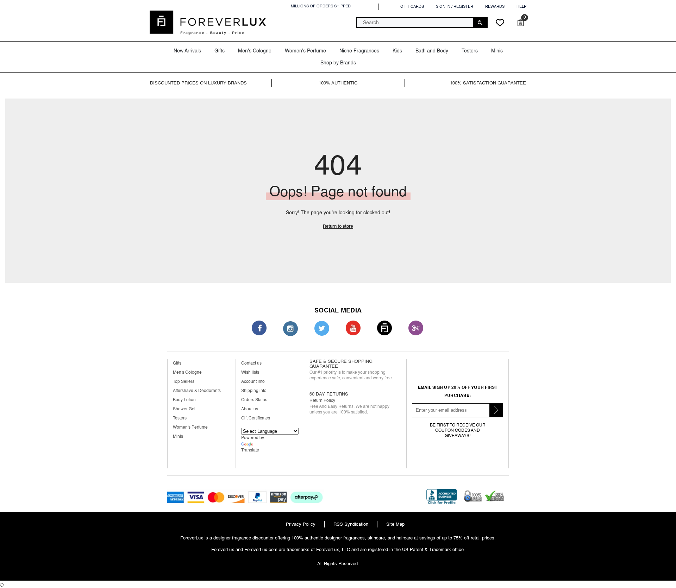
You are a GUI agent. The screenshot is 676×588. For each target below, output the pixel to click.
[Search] (422, 22)
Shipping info (254, 390)
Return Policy (322, 400)
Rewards (495, 7)
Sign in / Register (454, 7)
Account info (253, 381)
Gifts (177, 363)
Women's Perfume (190, 427)
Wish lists (250, 372)
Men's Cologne (187, 372)
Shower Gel (184, 409)
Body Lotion (184, 400)
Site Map (395, 524)
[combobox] (415, 22)
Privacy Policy (300, 524)
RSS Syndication (350, 524)
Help (521, 7)
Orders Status (254, 400)
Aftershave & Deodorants (197, 390)
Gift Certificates (255, 418)
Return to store (338, 226)
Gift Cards (412, 7)
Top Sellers (183, 381)
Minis (178, 436)
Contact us (251, 363)
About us (249, 409)
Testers (180, 418)
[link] (209, 83)
